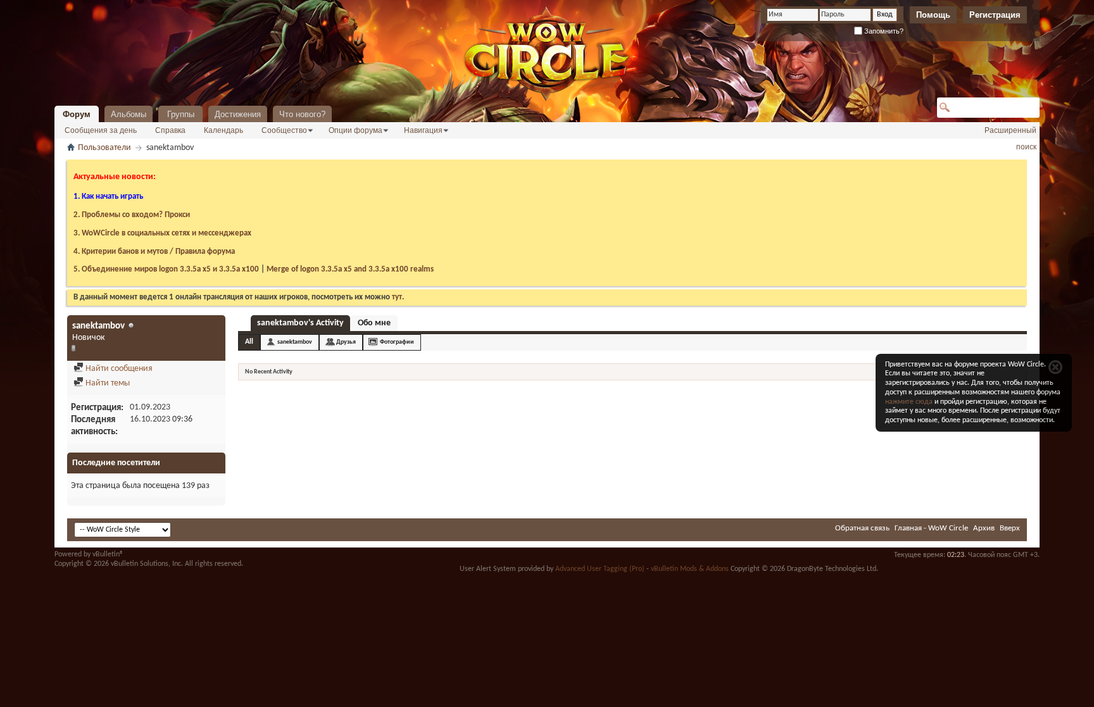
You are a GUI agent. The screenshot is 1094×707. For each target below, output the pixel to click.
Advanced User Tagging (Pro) (599, 569)
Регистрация (995, 15)
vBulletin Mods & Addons (690, 569)
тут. (398, 297)
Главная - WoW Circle (931, 528)
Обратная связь (862, 528)
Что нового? (302, 114)
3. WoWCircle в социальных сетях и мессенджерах (162, 233)
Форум (77, 114)
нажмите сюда (909, 402)
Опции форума (355, 130)
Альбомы (128, 114)
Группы (180, 114)
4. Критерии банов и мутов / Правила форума (154, 251)
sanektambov (294, 342)
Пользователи (104, 148)
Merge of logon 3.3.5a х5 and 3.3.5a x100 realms (350, 269)
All (249, 342)
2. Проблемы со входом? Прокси (131, 215)
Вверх (1010, 528)
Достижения (238, 114)
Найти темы (107, 383)
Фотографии (397, 342)
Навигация (423, 130)
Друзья (346, 342)
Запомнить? (882, 31)
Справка (170, 130)
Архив (984, 528)
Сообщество (284, 130)
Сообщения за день (101, 130)
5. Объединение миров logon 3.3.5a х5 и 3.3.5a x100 (166, 269)
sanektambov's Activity (300, 323)
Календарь (223, 130)
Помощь (933, 15)
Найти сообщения (118, 368)
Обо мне (374, 323)
